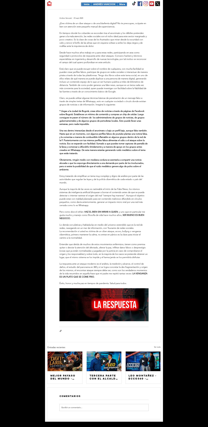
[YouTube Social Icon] (151, 3)
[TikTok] (134, 3)
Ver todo (157, 347)
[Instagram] (145, 3)
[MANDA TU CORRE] (49, 4)
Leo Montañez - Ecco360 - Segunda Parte (143, 377)
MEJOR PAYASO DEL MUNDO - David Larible (62, 377)
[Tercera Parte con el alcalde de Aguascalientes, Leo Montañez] (104, 361)
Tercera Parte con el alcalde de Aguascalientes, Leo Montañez (104, 377)
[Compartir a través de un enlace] (60, 331)
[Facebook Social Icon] (140, 3)
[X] (157, 3)
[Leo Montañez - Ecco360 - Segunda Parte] (143, 361)
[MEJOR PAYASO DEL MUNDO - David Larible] (65, 361)
